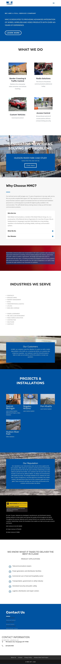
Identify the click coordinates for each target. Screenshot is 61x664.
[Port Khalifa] (47, 399)
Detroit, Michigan (10, 407)
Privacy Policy (28, 657)
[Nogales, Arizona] (30, 399)
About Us (13, 657)
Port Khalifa (46, 406)
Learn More (13, 33)
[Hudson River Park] (13, 425)
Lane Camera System (11, 411)
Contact (20, 657)
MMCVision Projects (11, 413)
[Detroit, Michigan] (13, 399)
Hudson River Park (12, 432)
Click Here (30, 165)
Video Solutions (10, 436)
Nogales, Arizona (27, 407)
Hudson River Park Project (41, 657)
